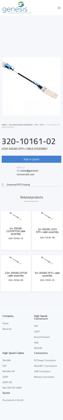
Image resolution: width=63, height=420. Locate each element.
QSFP (37, 331)
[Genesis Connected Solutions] (17, 8)
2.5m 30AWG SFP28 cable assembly (16, 274)
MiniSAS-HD (9, 371)
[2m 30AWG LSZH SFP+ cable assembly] (47, 217)
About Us (7, 329)
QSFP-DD (7, 382)
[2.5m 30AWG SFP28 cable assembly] (15, 261)
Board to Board (42, 337)
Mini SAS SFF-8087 (12, 387)
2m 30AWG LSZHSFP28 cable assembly (15, 231)
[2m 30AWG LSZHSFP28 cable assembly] (15, 217)
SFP (36, 125)
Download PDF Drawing (18, 184)
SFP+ (42, 125)
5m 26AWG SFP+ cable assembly (47, 274)
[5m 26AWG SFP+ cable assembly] (47, 261)
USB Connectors (42, 371)
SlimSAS (7, 360)
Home (4, 125)
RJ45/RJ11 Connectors (45, 366)
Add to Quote (31, 159)
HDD (36, 342)
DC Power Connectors (45, 360)
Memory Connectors (44, 377)
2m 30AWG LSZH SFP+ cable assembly (47, 230)
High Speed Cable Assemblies (21, 125)
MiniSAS (38, 348)
